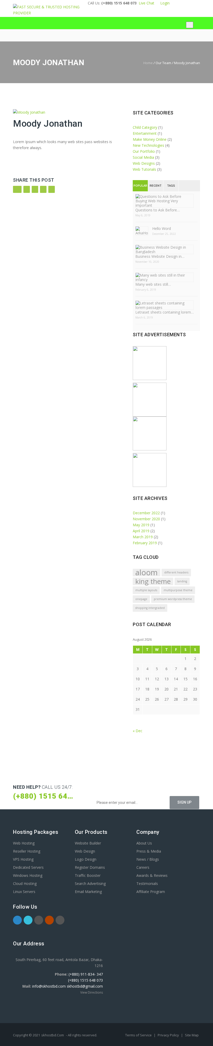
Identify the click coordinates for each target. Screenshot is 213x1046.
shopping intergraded (150, 608)
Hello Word (161, 228)
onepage (141, 599)
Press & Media (148, 851)
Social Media (143, 157)
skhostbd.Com (52, 1035)
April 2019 (141, 530)
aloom (146, 572)
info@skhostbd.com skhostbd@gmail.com (67, 986)
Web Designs (144, 163)
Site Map (192, 1035)
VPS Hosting (23, 859)
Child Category (145, 127)
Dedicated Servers (28, 867)
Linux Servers (24, 891)
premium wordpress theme (173, 599)
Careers (142, 867)
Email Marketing (88, 891)
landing (182, 581)
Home (148, 62)
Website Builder (88, 843)
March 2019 (143, 536)
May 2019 (141, 524)
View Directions (91, 992)
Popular (140, 185)
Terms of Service (138, 1035)
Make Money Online (150, 139)
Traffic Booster (88, 875)
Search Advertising (90, 883)
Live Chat (146, 3)
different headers (176, 572)
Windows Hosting (27, 875)
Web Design (85, 851)
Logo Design (85, 859)
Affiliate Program (150, 891)
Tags (171, 185)
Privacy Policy (169, 1035)
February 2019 (145, 542)
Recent (156, 185)
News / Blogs (147, 859)
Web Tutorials (144, 169)
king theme (153, 581)
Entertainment (145, 133)
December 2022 (146, 512)
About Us (144, 843)
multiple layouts (146, 590)
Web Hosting (24, 843)
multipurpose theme (178, 590)
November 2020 (146, 518)
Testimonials (147, 883)
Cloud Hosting (25, 883)
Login (164, 3)
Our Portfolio (144, 151)
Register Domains (90, 867)
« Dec (137, 730)
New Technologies (148, 145)
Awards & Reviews (152, 875)
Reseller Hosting (26, 851)
